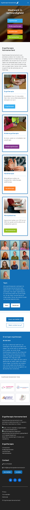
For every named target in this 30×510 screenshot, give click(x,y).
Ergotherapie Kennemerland (8, 2)
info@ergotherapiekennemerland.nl (14, 467)
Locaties (18, 472)
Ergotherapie (9, 91)
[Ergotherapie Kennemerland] (17, 3)
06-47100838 (8, 464)
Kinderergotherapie (11, 133)
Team (6, 305)
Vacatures (15, 305)
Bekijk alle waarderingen (9, 437)
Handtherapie (9, 173)
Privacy (4, 492)
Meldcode (5, 497)
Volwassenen (6, 447)
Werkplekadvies (10, 215)
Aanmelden (7, 472)
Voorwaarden (6, 494)
